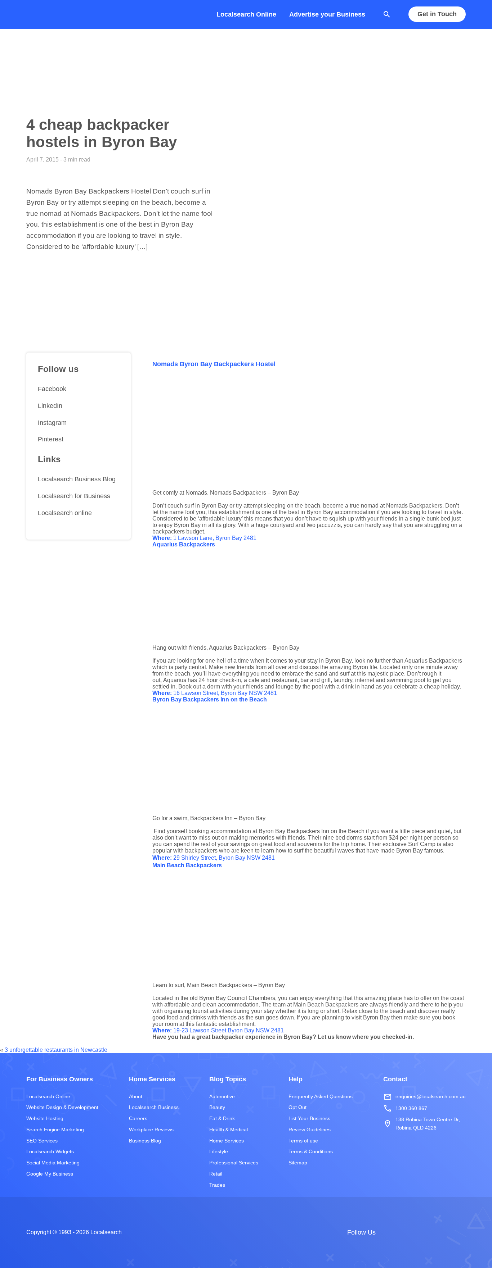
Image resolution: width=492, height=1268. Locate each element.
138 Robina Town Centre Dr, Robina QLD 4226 (421, 1123)
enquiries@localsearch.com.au (424, 1096)
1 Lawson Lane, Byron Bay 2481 (204, 538)
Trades (217, 1185)
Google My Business (49, 1174)
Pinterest (50, 439)
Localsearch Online (246, 14)
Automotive (222, 1096)
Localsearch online (65, 513)
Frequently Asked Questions (321, 1096)
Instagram (52, 422)
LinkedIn (50, 405)
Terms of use (303, 1141)
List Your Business (309, 1118)
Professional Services (233, 1162)
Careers (138, 1118)
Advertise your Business (327, 14)
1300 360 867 (405, 1108)
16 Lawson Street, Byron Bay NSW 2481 (214, 693)
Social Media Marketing (53, 1162)
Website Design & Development (62, 1107)
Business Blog (145, 1141)
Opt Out (298, 1107)
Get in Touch (437, 14)
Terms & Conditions (311, 1151)
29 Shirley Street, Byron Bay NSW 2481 (213, 858)
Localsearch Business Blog (77, 479)
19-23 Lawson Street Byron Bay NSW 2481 (218, 1030)
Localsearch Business (154, 1107)
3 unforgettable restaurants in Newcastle (56, 1050)
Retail (215, 1174)
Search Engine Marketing (55, 1129)
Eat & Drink (222, 1118)
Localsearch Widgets (50, 1151)
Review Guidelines (310, 1129)
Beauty (217, 1107)
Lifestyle (218, 1151)
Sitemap (298, 1162)
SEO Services (42, 1141)
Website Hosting (44, 1118)
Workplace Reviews (151, 1129)
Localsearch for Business (74, 496)
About (135, 1096)
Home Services (226, 1141)
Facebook (52, 388)
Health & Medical (228, 1129)
